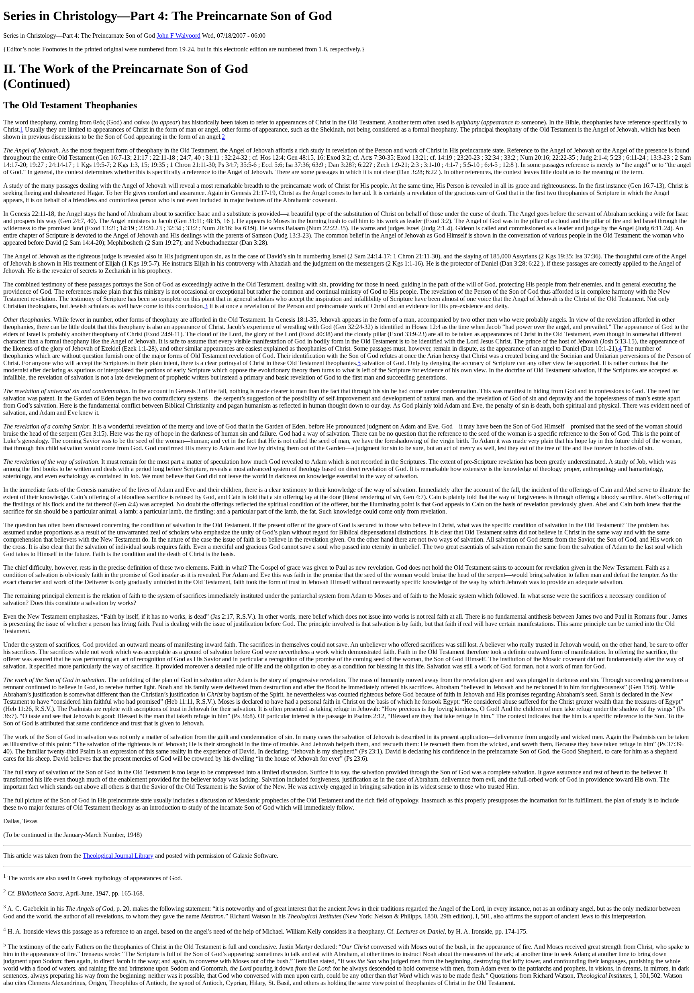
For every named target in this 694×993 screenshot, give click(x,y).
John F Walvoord (178, 35)
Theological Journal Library (118, 855)
